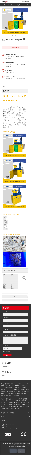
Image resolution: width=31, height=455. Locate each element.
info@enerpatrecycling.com (15, 428)
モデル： (5, 86)
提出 (7, 355)
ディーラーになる (15, 5)
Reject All (21, 451)
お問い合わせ (15, 47)
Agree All (13, 451)
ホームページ (5, 5)
